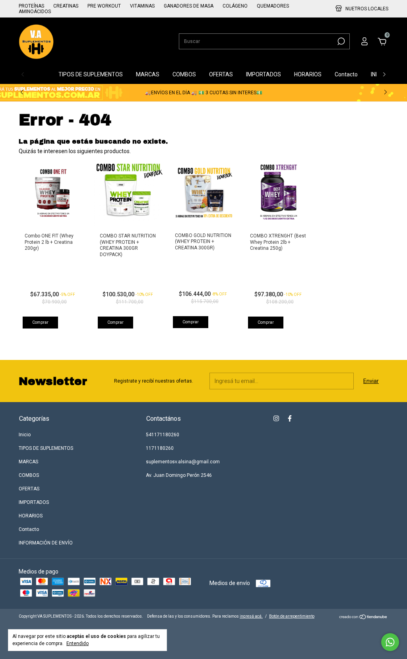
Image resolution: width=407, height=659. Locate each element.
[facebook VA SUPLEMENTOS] (290, 418)
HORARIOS (308, 74)
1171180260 (160, 448)
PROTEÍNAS (31, 6)
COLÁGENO (235, 6)
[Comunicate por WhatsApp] (390, 642)
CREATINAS (65, 6)
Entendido (77, 643)
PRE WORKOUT (104, 6)
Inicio (38, 74)
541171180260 (162, 434)
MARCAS (147, 74)
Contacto (346, 74)
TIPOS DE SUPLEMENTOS (90, 74)
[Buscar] (340, 41)
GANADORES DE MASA (188, 6)
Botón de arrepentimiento (291, 616)
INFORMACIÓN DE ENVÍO (46, 543)
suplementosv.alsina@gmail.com (183, 462)
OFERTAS (221, 74)
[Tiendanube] (363, 617)
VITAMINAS (142, 6)
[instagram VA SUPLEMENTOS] (276, 418)
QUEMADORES (273, 6)
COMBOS (184, 74)
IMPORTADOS (263, 74)
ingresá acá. (251, 616)
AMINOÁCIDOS (35, 11)
